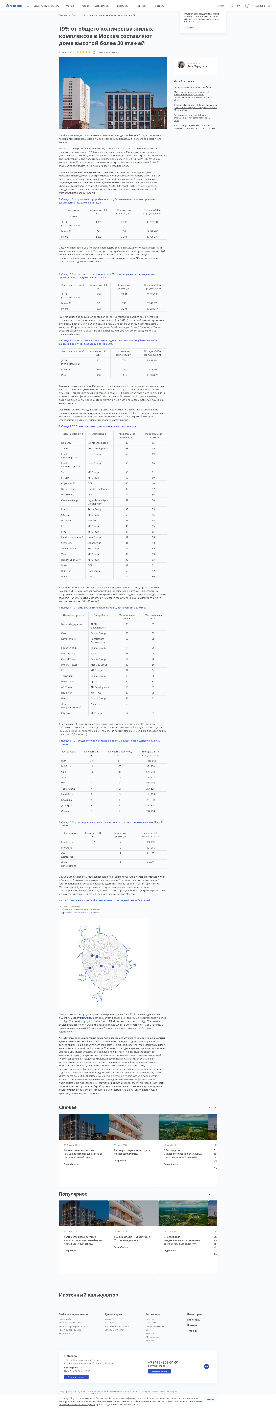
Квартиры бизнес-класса (71, 1322)
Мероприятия (152, 1337)
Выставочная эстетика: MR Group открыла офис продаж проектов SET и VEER (193, 118)
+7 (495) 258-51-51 (260, 5)
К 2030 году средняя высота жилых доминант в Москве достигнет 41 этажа (194, 126)
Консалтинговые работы (117, 1326)
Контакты (151, 1340)
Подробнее (71, 1164)
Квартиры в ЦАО (67, 1333)
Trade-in (84, 5)
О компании (153, 1314)
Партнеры (151, 1322)
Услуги (108, 1319)
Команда (150, 1319)
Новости (150, 1333)
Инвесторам (122, 5)
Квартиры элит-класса (70, 1329)
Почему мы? (159, 5)
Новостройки (65, 1319)
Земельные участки (114, 1329)
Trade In (192, 1330)
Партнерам (140, 5)
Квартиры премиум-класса (72, 1326)
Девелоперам (102, 5)
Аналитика (110, 1322)
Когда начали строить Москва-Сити (192, 87)
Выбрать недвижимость (46, 5)
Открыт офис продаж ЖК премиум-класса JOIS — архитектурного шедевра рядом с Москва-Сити (195, 107)
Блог (148, 1329)
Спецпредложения (155, 1326)
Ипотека (69, 5)
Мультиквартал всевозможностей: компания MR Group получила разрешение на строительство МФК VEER (193, 95)
